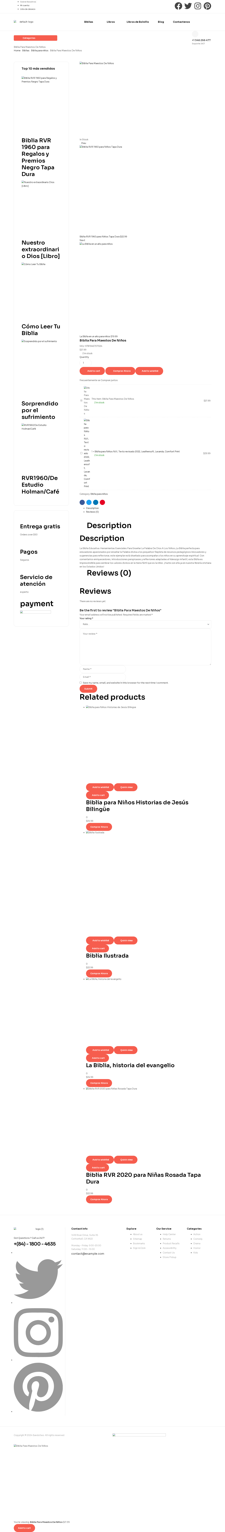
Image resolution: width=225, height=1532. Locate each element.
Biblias (25, 50)
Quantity (84, 357)
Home (17, 50)
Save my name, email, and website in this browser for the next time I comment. (125, 682)
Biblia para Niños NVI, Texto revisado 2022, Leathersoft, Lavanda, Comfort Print (137, 451)
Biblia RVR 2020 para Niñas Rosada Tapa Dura (143, 1178)
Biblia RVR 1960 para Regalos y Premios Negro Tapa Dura (38, 157)
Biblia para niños (39, 50)
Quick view (126, 787)
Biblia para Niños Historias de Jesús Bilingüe (137, 806)
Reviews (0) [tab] (109, 573)
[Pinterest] (207, 6)
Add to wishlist (150, 371)
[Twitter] (188, 6)
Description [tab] (109, 525)
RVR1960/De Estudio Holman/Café (40, 485)
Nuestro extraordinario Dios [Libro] (41, 249)
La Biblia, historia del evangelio (130, 1065)
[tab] (148, 508)
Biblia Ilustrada (107, 955)
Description (92, 508)
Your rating (86, 618)
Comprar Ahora (122, 371)
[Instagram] (198, 6)
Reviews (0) (92, 511)
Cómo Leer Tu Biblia (41, 330)
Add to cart (93, 371)
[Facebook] (178, 6)
